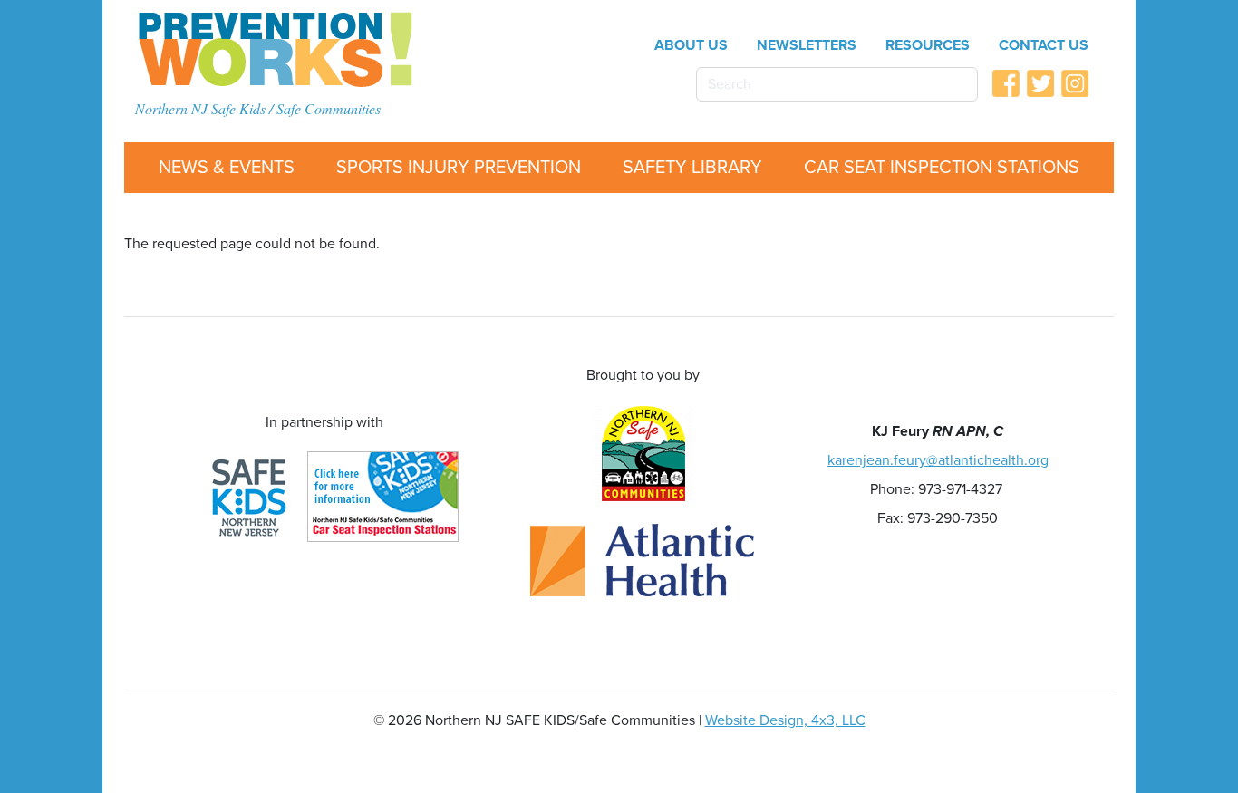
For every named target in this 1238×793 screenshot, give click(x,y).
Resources (927, 45)
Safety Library (692, 168)
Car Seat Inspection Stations (941, 168)
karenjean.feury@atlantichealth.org (938, 460)
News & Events (227, 168)
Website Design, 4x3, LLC (785, 720)
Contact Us (1043, 45)
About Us (691, 45)
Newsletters (806, 45)
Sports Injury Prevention (458, 168)
